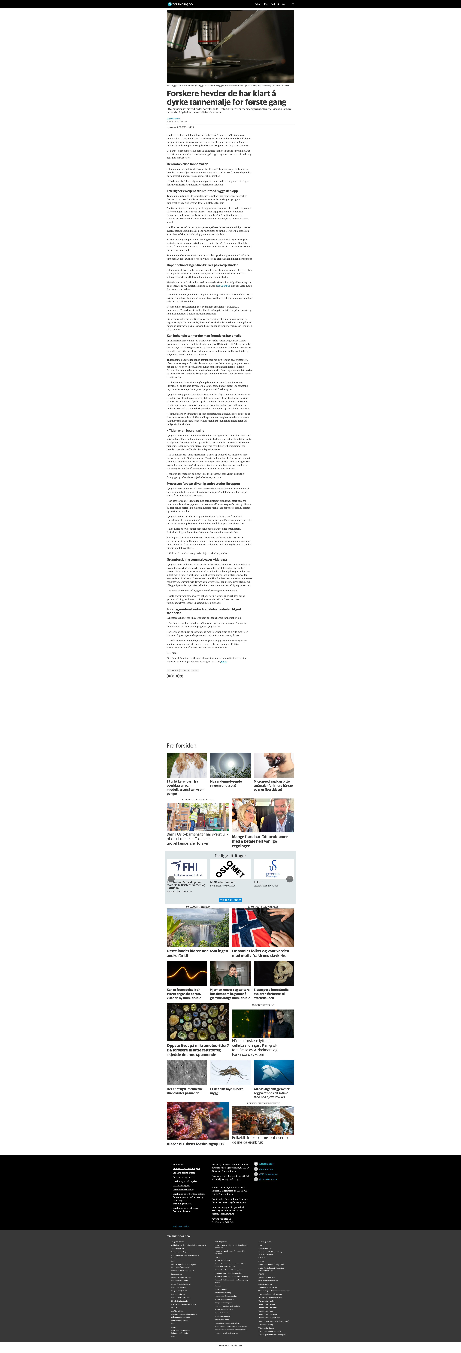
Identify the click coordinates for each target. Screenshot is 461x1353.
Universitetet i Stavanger (267, 1314)
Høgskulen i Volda (178, 1294)
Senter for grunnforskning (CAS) (271, 1264)
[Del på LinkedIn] (177, 676)
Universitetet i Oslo (265, 1311)
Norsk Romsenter (222, 1320)
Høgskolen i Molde (178, 1287)
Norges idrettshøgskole (224, 1309)
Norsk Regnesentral (222, 1316)
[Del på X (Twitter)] (173, 676)
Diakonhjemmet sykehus (181, 1252)
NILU (173, 1336)
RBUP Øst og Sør (264, 1248)
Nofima (218, 1286)
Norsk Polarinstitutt (222, 1313)
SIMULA (261, 1258)
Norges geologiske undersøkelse (227, 1306)
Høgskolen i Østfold (179, 1291)
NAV (173, 1324)
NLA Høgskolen (221, 1242)
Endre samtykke (181, 1226)
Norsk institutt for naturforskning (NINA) (231, 1326)
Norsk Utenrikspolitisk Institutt (227, 1323)
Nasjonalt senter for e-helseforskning (229, 1273)
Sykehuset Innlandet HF (267, 1287)
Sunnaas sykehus (265, 1284)
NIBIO (173, 1327)
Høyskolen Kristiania (179, 1301)
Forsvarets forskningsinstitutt (183, 1270)
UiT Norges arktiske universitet (270, 1297)
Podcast (275, 4)
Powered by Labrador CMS (230, 1345)
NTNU (217, 1257)
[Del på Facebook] (169, 676)
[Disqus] (230, 709)
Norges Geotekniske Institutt (226, 1296)
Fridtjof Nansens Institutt (181, 1277)
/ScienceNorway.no (268, 1179)
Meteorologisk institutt (180, 1320)
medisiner (173, 670)
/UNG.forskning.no (268, 1174)
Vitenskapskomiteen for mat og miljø (272, 1335)
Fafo (173, 1261)
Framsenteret (176, 1274)
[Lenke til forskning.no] (208, 3)
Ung (266, 4)
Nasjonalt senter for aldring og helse (229, 1270)
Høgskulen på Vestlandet (181, 1297)
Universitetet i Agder (266, 1301)
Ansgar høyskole (177, 1242)
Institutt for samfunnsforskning (183, 1304)
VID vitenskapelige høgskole (269, 1331)
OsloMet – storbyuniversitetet (226, 1333)
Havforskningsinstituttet (181, 1284)
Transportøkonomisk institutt (270, 1294)
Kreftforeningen (177, 1311)
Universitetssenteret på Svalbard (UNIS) (273, 1321)
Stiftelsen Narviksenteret (268, 1281)
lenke (224, 661)
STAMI (261, 1274)
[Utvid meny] (293, 4)
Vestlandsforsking (265, 1325)
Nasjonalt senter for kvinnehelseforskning (231, 1276)
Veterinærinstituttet (266, 1328)
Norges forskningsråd (223, 1303)
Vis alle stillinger (230, 899)
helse (195, 670)
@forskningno (266, 1164)
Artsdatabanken (177, 1248)
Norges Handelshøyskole (224, 1299)
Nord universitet (221, 1289)
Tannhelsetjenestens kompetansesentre (274, 1291)
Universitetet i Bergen (266, 1304)
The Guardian (222, 286)
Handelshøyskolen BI (179, 1281)
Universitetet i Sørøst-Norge (269, 1318)
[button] (171, 879)
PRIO (260, 1245)
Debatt (258, 4)
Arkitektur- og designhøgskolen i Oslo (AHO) (188, 1245)
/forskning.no (266, 1169)
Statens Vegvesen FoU (266, 1277)
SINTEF (261, 1261)
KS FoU (174, 1308)
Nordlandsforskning (223, 1293)
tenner (185, 670)
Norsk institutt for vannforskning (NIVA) (230, 1330)
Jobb (284, 4)
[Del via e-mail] (181, 676)
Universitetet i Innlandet (267, 1308)
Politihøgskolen (264, 1242)
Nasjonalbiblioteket (222, 1260)
